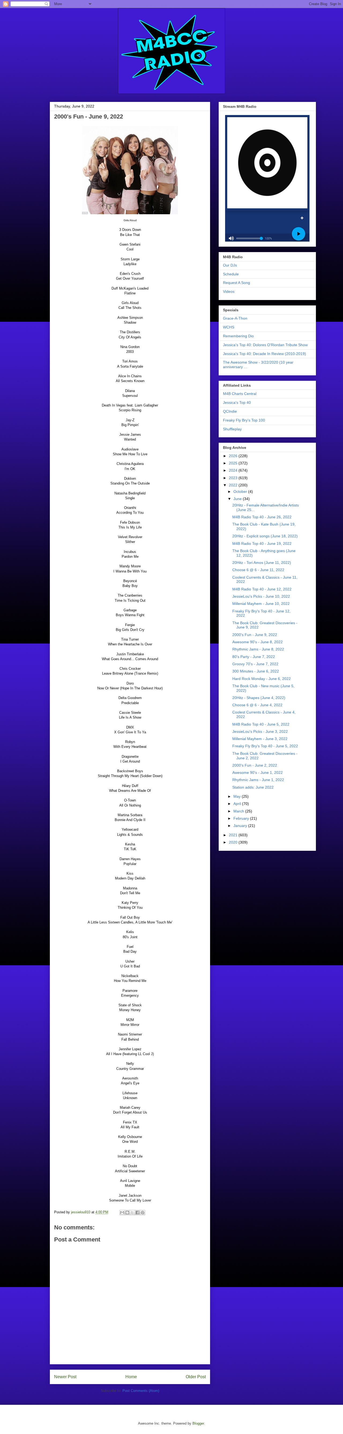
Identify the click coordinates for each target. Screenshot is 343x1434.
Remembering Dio (238, 336)
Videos (228, 291)
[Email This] (122, 1212)
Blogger (198, 1423)
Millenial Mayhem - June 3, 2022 (260, 739)
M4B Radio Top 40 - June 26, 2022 (262, 517)
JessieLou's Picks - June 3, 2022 (260, 731)
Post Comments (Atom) (140, 1391)
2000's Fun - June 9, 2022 (254, 635)
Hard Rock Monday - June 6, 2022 (261, 679)
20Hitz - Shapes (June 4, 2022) (258, 698)
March (239, 811)
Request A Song (236, 282)
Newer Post (65, 1376)
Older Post (196, 1376)
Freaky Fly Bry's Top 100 (244, 420)
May (237, 796)
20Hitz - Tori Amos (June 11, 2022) (261, 562)
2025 (233, 463)
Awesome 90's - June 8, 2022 (257, 642)
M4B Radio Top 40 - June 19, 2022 (262, 543)
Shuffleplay (232, 429)
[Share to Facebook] (137, 1212)
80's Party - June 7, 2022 (253, 657)
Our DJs (230, 265)
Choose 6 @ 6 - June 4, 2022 (257, 705)
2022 (233, 485)
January (240, 825)
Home (131, 1376)
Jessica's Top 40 (237, 402)
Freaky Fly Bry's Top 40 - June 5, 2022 (265, 746)
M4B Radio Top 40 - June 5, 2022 (260, 724)
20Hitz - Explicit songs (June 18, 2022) (265, 536)
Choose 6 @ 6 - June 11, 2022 (258, 570)
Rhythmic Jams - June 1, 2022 (258, 780)
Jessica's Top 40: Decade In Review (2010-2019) (264, 354)
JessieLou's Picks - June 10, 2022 (261, 596)
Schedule (231, 274)
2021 (233, 835)
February (241, 818)
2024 (233, 470)
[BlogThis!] (127, 1212)
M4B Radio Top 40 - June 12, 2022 (262, 589)
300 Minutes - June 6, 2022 (255, 671)
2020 (233, 842)
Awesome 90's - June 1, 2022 (257, 772)
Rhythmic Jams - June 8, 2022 (258, 649)
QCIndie (230, 411)
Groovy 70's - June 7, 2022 (255, 664)
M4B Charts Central (239, 393)
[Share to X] (132, 1212)
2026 (233, 456)
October (240, 491)
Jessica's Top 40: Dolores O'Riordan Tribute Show (265, 345)
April (237, 803)
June (238, 499)
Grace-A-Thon (235, 318)
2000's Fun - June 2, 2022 (254, 765)
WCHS (228, 327)
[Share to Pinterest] (142, 1212)
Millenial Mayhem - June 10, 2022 (261, 603)
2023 (233, 478)
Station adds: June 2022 (253, 787)
